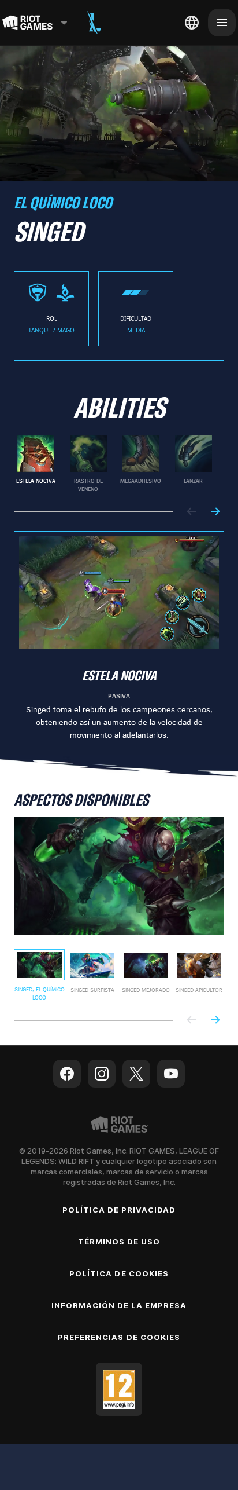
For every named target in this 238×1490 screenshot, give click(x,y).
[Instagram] (102, 1074)
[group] (114, 463)
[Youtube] (171, 1074)
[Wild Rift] (94, 22)
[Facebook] (67, 1074)
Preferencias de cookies (119, 1337)
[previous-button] (192, 512)
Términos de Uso (119, 1241)
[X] (136, 1074)
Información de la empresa (119, 1305)
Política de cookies (119, 1273)
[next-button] (215, 512)
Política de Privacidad (119, 1209)
